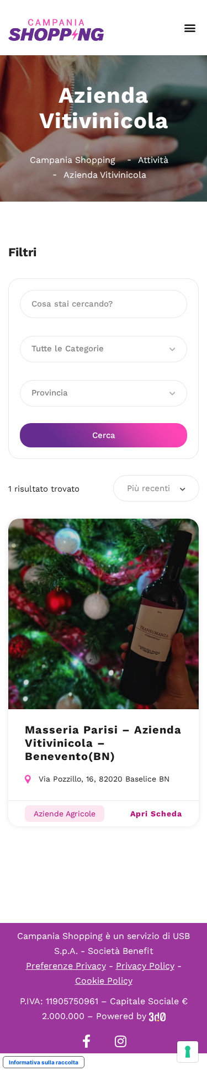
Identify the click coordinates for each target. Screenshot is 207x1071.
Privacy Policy (145, 966)
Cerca (103, 435)
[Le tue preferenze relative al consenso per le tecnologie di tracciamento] (187, 1051)
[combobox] (156, 488)
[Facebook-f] (86, 1041)
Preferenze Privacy (66, 966)
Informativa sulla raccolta (43, 1062)
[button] (190, 28)
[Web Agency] (157, 1016)
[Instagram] (121, 1041)
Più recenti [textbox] (148, 488)
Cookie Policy (103, 980)
